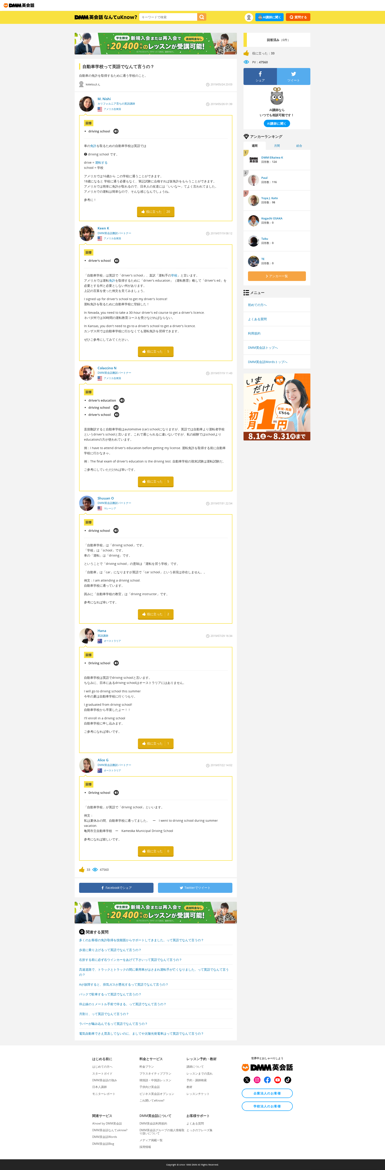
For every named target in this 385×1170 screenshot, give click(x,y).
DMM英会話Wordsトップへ (267, 362)
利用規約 (254, 333)
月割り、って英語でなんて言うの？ (104, 1014)
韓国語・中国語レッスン (155, 1080)
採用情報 (145, 1147)
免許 (93, 146)
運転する (101, 162)
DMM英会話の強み (104, 1080)
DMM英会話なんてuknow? (109, 1130)
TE (262, 259)
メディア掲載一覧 (151, 1140)
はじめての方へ (102, 1067)
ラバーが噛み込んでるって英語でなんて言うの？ (113, 1023)
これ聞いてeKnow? (151, 1100)
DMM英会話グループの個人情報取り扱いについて (161, 1131)
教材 (189, 1087)
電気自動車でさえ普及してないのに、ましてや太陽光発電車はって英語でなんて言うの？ (141, 1033)
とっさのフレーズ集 (199, 1130)
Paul (264, 178)
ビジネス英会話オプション (156, 1094)
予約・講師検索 (196, 1080)
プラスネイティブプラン (155, 1073)
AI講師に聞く (272, 17)
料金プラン (146, 1067)
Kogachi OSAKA (272, 218)
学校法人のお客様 (267, 1106)
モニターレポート (103, 1094)
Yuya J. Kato (269, 198)
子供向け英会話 (149, 1087)
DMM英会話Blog (103, 1144)
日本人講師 (99, 1087)
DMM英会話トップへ (263, 347)
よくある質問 (257, 319)
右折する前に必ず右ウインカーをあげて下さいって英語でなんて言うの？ (130, 959)
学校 (174, 275)
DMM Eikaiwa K (272, 157)
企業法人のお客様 (267, 1093)
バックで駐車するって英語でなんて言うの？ (110, 994)
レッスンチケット (198, 1094)
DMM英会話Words (104, 1137)
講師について (195, 1067)
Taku (264, 239)
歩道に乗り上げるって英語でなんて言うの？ (110, 950)
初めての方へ (257, 305)
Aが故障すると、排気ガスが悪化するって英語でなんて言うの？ (123, 984)
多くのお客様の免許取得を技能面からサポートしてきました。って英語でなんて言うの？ (141, 940)
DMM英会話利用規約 (153, 1123)
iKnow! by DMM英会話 (107, 1123)
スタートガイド (102, 1073)
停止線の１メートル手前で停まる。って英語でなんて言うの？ (122, 1004)
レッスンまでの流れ (199, 1073)
